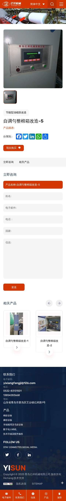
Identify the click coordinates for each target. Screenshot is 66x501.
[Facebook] (18, 455)
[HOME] (11, 4)
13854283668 (11, 395)
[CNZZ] (7, 483)
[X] (7, 455)
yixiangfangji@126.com (19, 383)
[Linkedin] (29, 455)
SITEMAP (37, 483)
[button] (49, 303)
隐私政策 (21, 483)
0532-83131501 (12, 390)
